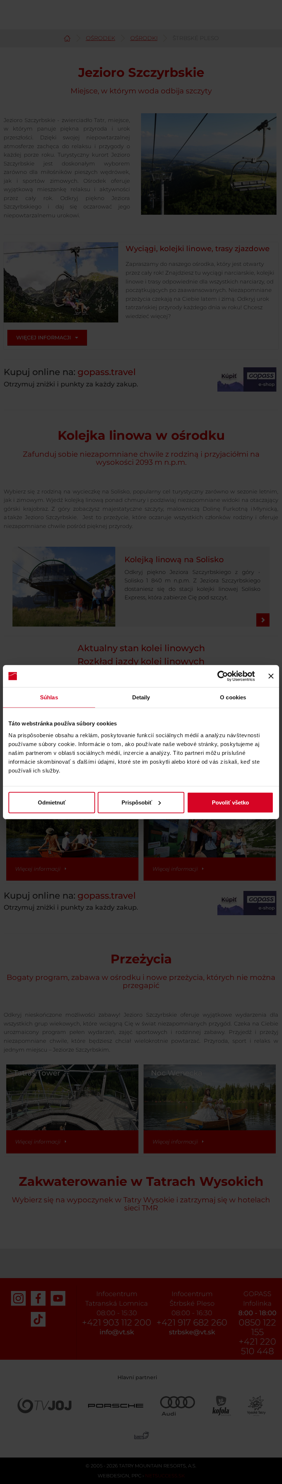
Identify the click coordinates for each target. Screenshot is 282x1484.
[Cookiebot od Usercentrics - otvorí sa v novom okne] (223, 676)
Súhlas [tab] (49, 697)
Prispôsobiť (137, 802)
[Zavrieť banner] (271, 676)
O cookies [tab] (233, 697)
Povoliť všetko (230, 802)
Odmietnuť (52, 802)
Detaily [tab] (141, 697)
